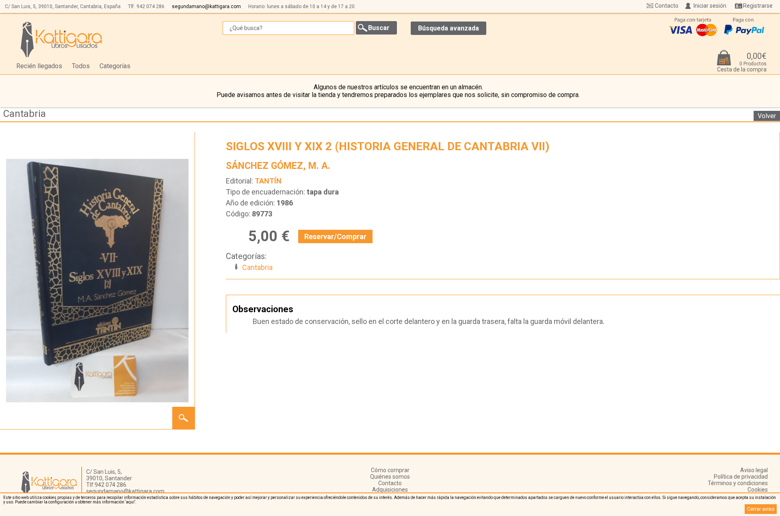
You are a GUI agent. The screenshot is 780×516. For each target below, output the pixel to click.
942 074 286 (150, 6)
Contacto (666, 5)
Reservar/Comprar (335, 236)
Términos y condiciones (738, 483)
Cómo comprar (390, 470)
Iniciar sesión (709, 5)
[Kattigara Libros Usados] (61, 39)
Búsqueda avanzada (448, 28)
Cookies (758, 489)
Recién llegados (39, 66)
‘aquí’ (130, 502)
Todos (81, 66)
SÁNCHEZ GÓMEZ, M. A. (278, 165)
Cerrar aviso (760, 509)
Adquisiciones (390, 489)
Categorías (115, 66)
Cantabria (24, 113)
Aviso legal (754, 470)
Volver (767, 116)
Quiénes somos (390, 476)
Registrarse (758, 5)
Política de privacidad (741, 476)
